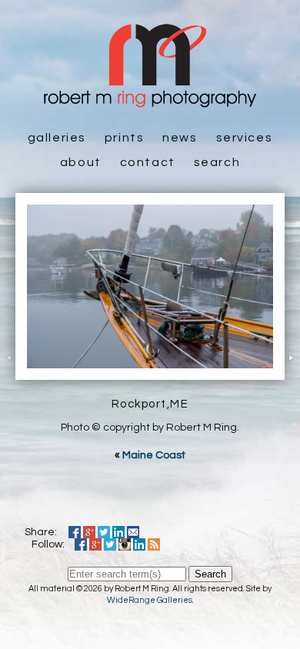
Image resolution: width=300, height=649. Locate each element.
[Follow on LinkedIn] (139, 544)
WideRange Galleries (149, 600)
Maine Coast (153, 455)
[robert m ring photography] (150, 100)
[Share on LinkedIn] (118, 532)
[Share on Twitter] (104, 532)
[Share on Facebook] (74, 532)
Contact (147, 162)
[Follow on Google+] (95, 544)
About (81, 162)
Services (244, 137)
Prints (125, 137)
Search (217, 162)
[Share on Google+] (89, 532)
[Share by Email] (133, 532)
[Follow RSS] (154, 544)
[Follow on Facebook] (81, 544)
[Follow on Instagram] (124, 544)
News (179, 137)
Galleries (57, 137)
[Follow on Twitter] (110, 544)
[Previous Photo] (7, 371)
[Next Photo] (292, 371)
